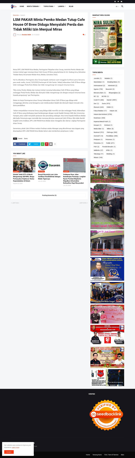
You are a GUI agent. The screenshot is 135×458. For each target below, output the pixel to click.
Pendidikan (112, 136)
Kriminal (108, 125)
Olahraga (112, 132)
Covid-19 (99, 100)
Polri (96, 147)
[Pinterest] (47, 144)
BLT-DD (105, 96)
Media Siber (99, 129)
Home (22, 6)
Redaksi (108, 78)
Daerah (22, 15)
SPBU (109, 150)
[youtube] (121, 1)
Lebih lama (82, 203)
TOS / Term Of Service (111, 455)
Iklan (71, 6)
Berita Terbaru (33, 6)
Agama (98, 89)
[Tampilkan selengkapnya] (55, 144)
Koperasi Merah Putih (102, 121)
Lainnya (61, 6)
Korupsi (97, 125)
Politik (110, 143)
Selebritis (98, 150)
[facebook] (115, 1)
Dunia (26, 138)
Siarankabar (99, 82)
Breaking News (113, 82)
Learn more (15, 447)
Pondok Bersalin (108, 147)
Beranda (16, 15)
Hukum (113, 111)
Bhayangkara (114, 93)
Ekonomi (99, 107)
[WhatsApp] (42, 144)
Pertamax (110, 139)
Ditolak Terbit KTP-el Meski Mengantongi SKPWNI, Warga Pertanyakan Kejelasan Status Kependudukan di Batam (23, 178)
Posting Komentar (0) (49, 195)
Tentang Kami (97, 455)
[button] (117, 6)
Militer (110, 129)
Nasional (99, 132)
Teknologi (98, 154)
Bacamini (110, 89)
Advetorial (112, 85)
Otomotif (98, 136)
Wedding (110, 154)
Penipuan (98, 139)
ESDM (110, 107)
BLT (96, 96)
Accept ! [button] (9, 452)
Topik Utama (48, 6)
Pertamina (98, 143)
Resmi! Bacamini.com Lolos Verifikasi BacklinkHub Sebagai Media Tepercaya (49, 177)
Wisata (98, 157)
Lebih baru (15, 203)
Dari (96, 103)
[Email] (51, 144)
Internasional (99, 85)
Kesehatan (99, 118)
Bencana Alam (100, 93)
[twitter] (118, 1)
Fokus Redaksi (100, 111)
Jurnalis (98, 78)
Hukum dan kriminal (103, 114)
